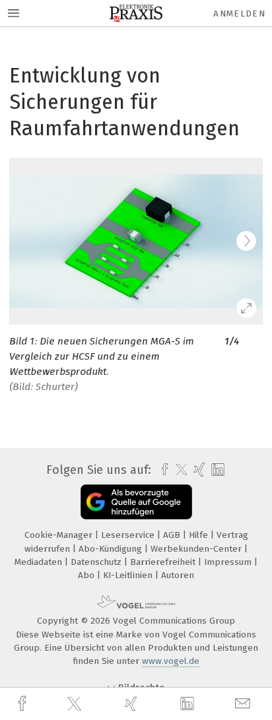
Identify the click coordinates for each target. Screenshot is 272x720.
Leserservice (129, 534)
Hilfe (200, 534)
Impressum (229, 562)
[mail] (244, 704)
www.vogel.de (170, 661)
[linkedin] (189, 704)
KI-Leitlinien (129, 575)
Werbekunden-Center (197, 548)
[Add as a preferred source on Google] (136, 501)
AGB (173, 534)
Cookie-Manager (59, 534)
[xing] (132, 704)
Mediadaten (40, 562)
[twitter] (75, 704)
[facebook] (23, 704)
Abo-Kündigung (112, 548)
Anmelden (239, 13)
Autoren (177, 575)
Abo (87, 575)
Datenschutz (97, 562)
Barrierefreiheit (164, 562)
